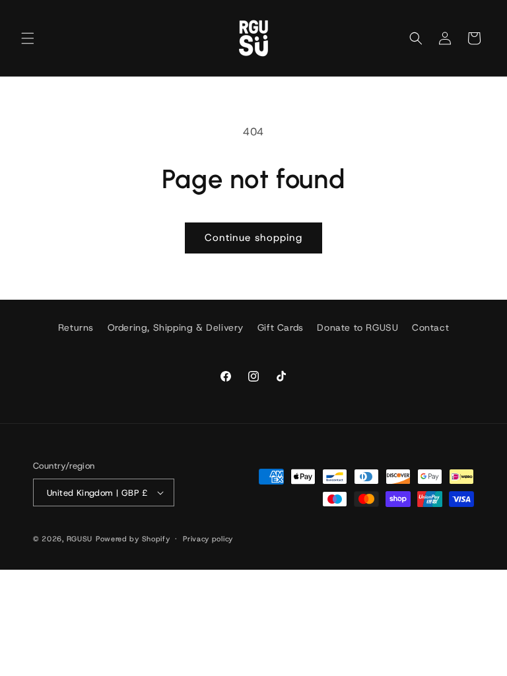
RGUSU (80, 538)
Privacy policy (208, 538)
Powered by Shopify (133, 538)
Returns (76, 327)
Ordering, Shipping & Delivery (176, 327)
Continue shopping (253, 237)
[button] (27, 38)
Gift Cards (280, 327)
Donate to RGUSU (357, 327)
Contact (430, 327)
